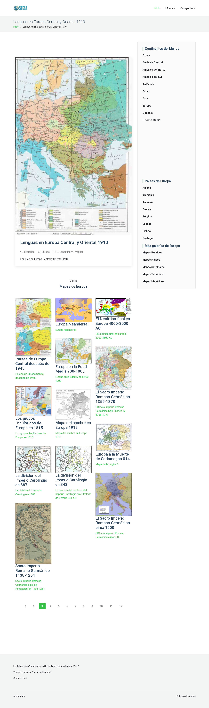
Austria (147, 209)
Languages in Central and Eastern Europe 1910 (54, 666)
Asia (145, 98)
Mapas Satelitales (154, 267)
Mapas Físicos (151, 259)
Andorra (148, 202)
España (147, 223)
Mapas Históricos (153, 281)
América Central (153, 62)
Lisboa (147, 231)
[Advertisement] (74, 42)
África (146, 55)
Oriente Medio (151, 120)
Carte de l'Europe (41, 672)
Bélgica (147, 216)
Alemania (148, 195)
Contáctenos (20, 678)
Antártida (148, 84)
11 (111, 606)
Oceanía (148, 112)
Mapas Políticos (152, 252)
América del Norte (154, 69)
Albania (147, 187)
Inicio (157, 8)
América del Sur (152, 76)
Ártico (146, 91)
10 (101, 606)
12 (120, 606)
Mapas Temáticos (154, 274)
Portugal (148, 238)
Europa (147, 105)
